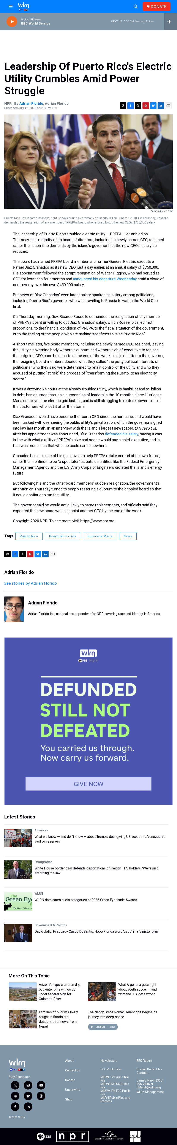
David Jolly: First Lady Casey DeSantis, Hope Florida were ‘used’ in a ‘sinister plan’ (96, 931)
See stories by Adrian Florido (30, 583)
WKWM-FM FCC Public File (115, 1092)
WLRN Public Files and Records (115, 1099)
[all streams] (170, 21)
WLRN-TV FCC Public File (115, 1079)
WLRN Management (150, 1092)
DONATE (158, 6)
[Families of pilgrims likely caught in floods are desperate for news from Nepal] (23, 1019)
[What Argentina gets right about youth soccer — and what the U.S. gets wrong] (102, 991)
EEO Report (144, 1060)
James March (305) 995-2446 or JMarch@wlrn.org (150, 1084)
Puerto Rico (29, 536)
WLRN (39, 893)
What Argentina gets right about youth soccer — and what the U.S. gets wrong (137, 989)
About (69, 1060)
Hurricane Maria (100, 536)
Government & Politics (51, 925)
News (128, 536)
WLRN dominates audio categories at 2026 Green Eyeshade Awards (86, 900)
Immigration (43, 862)
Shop (68, 1099)
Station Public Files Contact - (149, 1071)
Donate (70, 1080)
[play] (11, 21)
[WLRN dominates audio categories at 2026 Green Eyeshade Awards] (18, 901)
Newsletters (109, 1060)
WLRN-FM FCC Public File (115, 1085)
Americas (41, 830)
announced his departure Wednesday (105, 279)
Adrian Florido (31, 103)
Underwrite (72, 1089)
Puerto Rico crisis (62, 536)
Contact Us (72, 1070)
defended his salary (121, 434)
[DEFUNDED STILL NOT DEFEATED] (88, 721)
